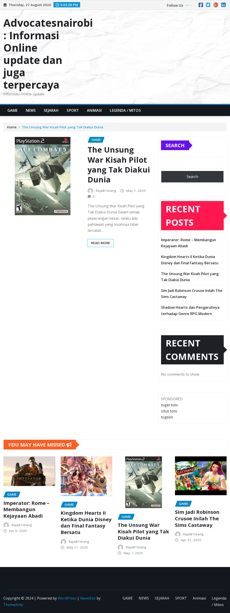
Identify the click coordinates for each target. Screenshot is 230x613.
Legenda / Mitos (125, 110)
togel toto (169, 405)
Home (12, 127)
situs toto (169, 411)
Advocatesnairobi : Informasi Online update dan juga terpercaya (48, 54)
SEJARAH (51, 110)
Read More (100, 243)
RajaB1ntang (106, 190)
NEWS (31, 110)
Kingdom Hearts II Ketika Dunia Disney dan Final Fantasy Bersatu (86, 522)
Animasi (94, 110)
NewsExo (88, 598)
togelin (167, 417)
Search (175, 145)
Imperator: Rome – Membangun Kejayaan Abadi (26, 509)
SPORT (73, 110)
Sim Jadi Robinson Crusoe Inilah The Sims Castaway (197, 518)
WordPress (67, 598)
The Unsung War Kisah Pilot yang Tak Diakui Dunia (62, 127)
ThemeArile (13, 604)
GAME (12, 110)
